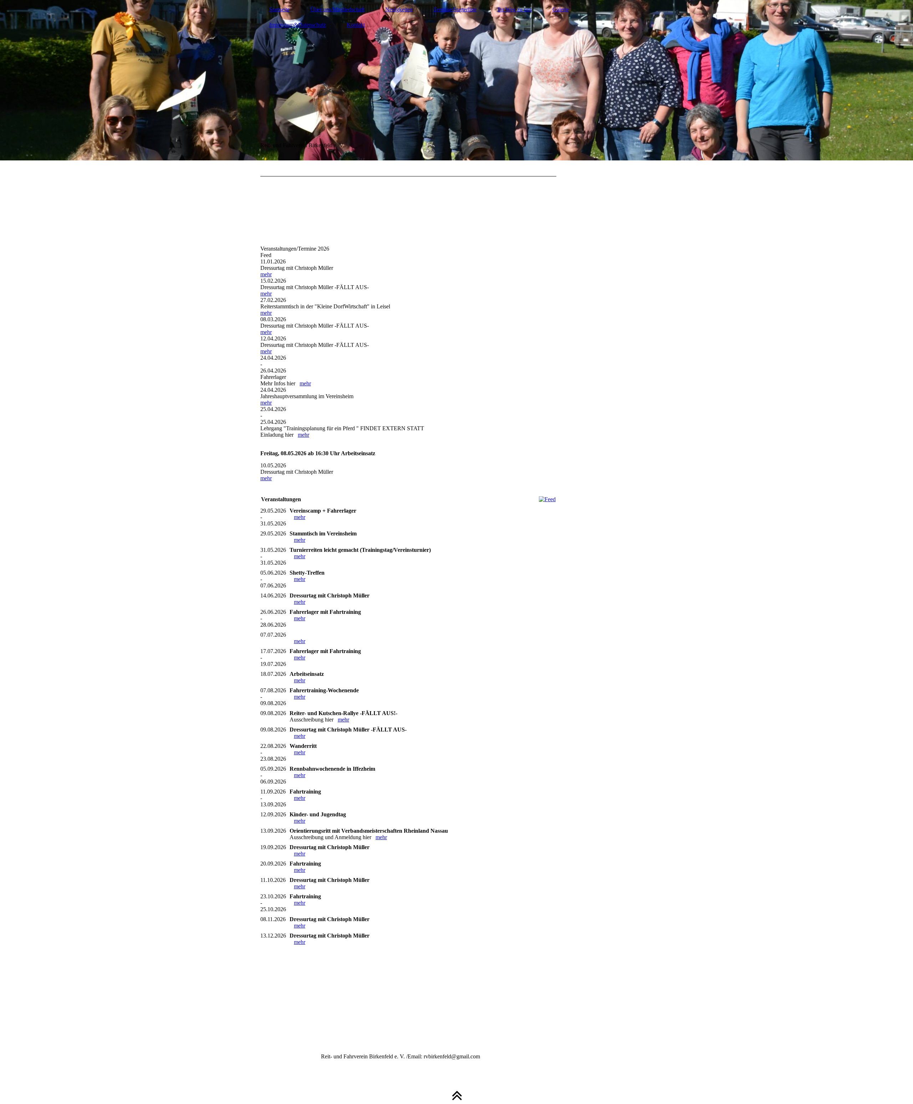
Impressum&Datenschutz (297, 25)
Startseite (279, 9)
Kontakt (356, 25)
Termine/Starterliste (455, 9)
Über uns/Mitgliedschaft (337, 9)
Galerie (560, 9)
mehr (266, 274)
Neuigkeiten (399, 9)
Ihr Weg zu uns (515, 9)
